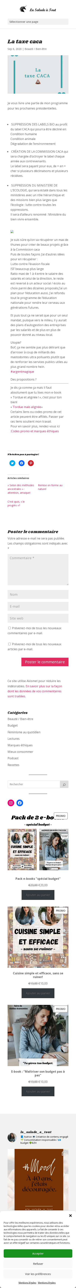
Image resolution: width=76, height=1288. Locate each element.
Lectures (14, 739)
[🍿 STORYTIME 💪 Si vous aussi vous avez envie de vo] (38, 1179)
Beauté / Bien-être (36, 49)
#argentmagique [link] (22, 372)
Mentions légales (27, 1282)
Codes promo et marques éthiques (35, 431)
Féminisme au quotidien (24, 732)
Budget (13, 725)
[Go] (64, 784)
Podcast (13, 758)
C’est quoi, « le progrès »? (16, 503)
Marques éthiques (20, 745)
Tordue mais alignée (27, 407)
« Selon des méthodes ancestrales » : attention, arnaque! (21, 488)
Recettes (13, 765)
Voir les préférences (38, 1274)
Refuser (38, 1263)
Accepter (38, 1253)
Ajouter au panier (38, 895)
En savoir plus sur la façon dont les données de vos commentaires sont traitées (35, 691)
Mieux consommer (20, 752)
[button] (70, 1215)
